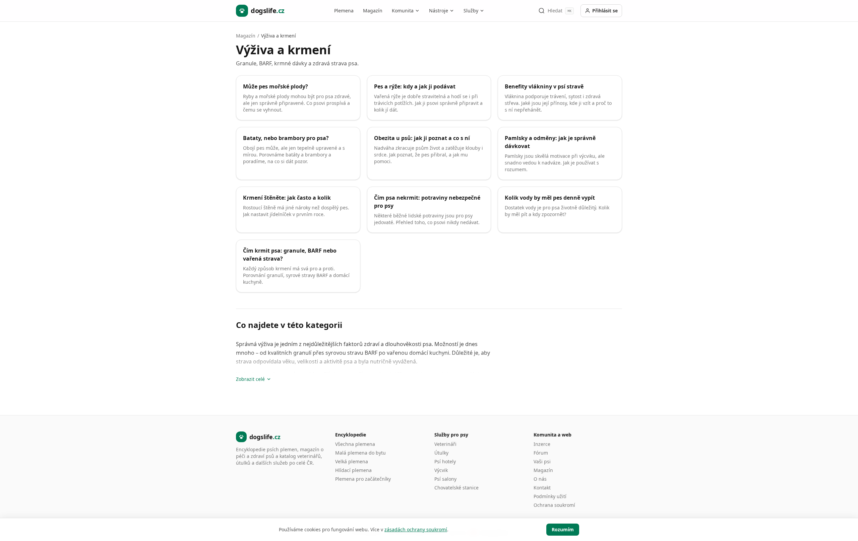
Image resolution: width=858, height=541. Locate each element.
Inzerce (542, 444)
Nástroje (438, 10)
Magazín (372, 10)
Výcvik (441, 470)
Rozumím (563, 529)
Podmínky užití (550, 496)
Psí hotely (445, 461)
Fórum (541, 453)
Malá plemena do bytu (360, 453)
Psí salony (445, 479)
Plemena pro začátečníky (363, 479)
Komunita (403, 10)
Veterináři (445, 444)
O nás (540, 479)
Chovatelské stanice (456, 487)
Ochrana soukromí (554, 505)
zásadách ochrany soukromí (415, 529)
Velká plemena (351, 461)
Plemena (344, 10)
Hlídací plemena (353, 470)
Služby (471, 10)
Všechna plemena (355, 444)
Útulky (441, 453)
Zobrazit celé (250, 379)
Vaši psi (542, 461)
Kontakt (542, 487)
